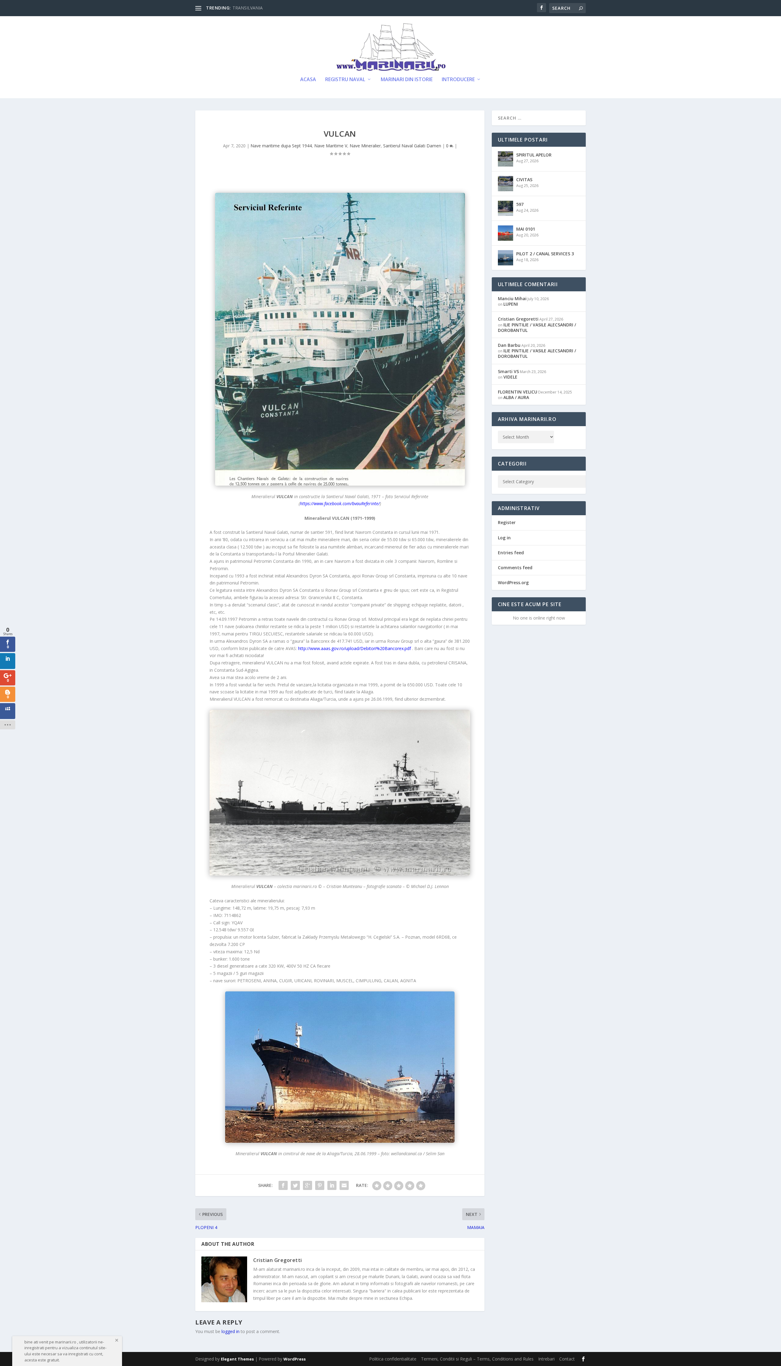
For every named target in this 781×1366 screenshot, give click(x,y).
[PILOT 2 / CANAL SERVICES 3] (505, 257)
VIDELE (510, 377)
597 (520, 204)
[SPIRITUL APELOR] (505, 159)
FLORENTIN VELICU (517, 392)
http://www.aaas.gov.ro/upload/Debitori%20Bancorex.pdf (354, 648)
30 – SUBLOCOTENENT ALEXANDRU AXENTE (278, 8)
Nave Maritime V (330, 146)
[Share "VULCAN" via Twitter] (295, 1185)
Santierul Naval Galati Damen (412, 146)
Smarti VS (508, 371)
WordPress (294, 1359)
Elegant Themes (237, 1359)
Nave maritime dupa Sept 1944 (281, 146)
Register (507, 522)
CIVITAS (524, 179)
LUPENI (510, 304)
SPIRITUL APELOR (534, 155)
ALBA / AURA (516, 397)
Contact (567, 1359)
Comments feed (515, 567)
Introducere (458, 80)
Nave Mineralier (365, 146)
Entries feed (511, 552)
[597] (505, 208)
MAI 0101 (525, 229)
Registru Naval (345, 80)
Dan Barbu (509, 345)
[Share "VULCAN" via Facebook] (283, 1185)
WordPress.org (513, 582)
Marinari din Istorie (407, 80)
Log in (504, 538)
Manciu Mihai (512, 298)
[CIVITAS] (505, 183)
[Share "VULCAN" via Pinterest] (320, 1185)
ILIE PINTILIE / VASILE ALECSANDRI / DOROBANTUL (537, 327)
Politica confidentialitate (392, 1359)
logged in (230, 1331)
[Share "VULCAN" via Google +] (307, 1185)
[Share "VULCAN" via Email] (344, 1185)
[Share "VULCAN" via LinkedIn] (332, 1185)
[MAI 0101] (505, 233)
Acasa (308, 80)
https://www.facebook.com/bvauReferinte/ (340, 503)
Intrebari (546, 1359)
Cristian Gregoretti (277, 1260)
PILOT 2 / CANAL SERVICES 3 (545, 254)
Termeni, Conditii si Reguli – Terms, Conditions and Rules (477, 1359)
